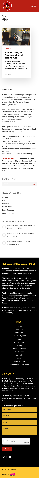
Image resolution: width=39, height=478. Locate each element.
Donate (19, 339)
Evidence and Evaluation (19, 365)
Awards (5, 197)
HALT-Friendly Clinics (19, 336)
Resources (19, 333)
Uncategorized (8, 213)
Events (4, 200)
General (8, 49)
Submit (7, 449)
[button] (35, 6)
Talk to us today (9, 158)
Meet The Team (19, 349)
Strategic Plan (19, 358)
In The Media (7, 207)
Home (19, 326)
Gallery (19, 345)
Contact (19, 329)
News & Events (19, 342)
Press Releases (8, 210)
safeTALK (19, 355)
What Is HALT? (19, 361)
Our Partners (19, 352)
